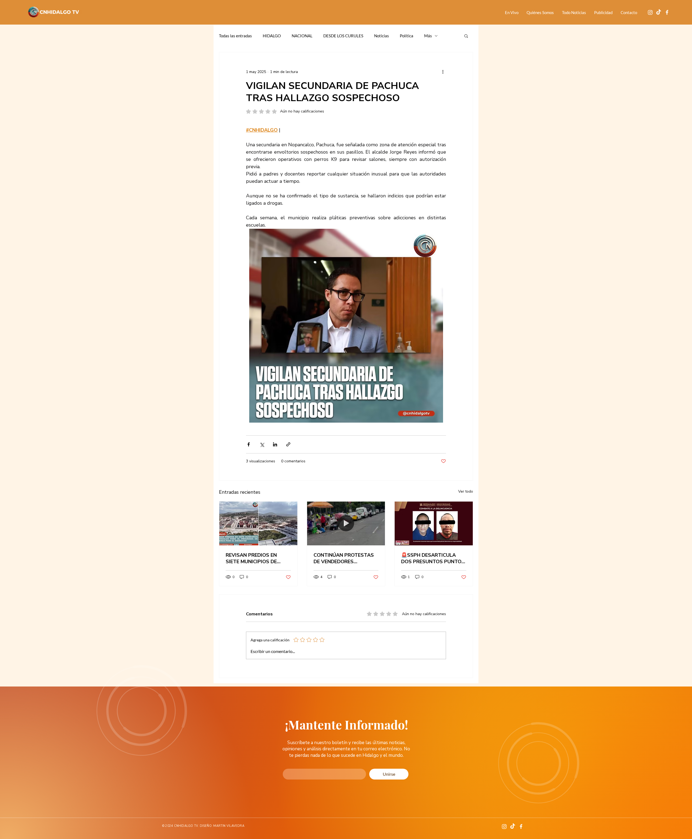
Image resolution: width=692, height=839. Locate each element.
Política (406, 35)
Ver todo (465, 491)
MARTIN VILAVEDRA (228, 826)
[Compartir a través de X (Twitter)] (261, 444)
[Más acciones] (443, 71)
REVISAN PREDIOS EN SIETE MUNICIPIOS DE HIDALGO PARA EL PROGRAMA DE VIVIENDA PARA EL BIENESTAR (256, 558)
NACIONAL (302, 35)
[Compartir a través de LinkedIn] (275, 444)
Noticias (381, 35)
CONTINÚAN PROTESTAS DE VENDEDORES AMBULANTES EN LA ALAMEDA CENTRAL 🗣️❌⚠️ (344, 558)
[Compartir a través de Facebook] (248, 444)
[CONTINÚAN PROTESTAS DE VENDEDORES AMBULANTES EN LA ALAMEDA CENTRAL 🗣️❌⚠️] (346, 523)
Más (428, 35)
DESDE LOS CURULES (343, 35)
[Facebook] (667, 12)
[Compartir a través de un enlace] (288, 444)
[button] (466, 36)
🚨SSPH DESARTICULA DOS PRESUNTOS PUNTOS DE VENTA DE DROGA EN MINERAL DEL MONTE (433, 558)
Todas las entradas (235, 35)
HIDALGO (272, 35)
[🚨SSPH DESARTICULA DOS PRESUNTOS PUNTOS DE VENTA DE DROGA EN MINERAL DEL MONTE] (434, 523)
